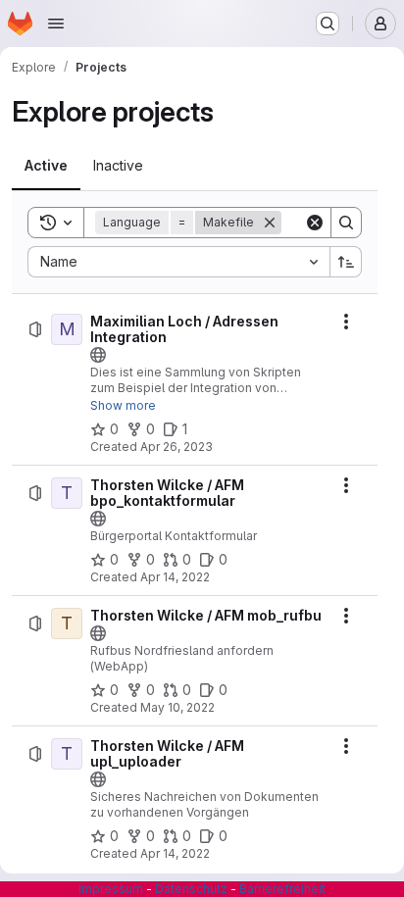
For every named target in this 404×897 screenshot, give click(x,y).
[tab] (46, 165)
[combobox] (178, 261)
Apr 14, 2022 (175, 577)
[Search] (346, 222)
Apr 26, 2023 (176, 446)
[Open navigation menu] (56, 23)
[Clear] (315, 222)
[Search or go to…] (327, 23)
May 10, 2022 (177, 707)
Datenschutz (191, 888)
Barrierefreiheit (282, 888)
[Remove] (269, 222)
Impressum (110, 888)
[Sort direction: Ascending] (346, 261)
